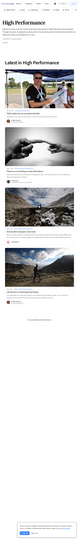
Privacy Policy (65, 528)
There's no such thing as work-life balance (25, 171)
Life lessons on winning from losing (22, 292)
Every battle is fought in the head (21, 232)
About (47, 4)
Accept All (24, 533)
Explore (18, 4)
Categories (28, 4)
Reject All (35, 533)
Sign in (74, 4)
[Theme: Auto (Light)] (55, 4)
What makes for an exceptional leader (23, 113)
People (38, 4)
